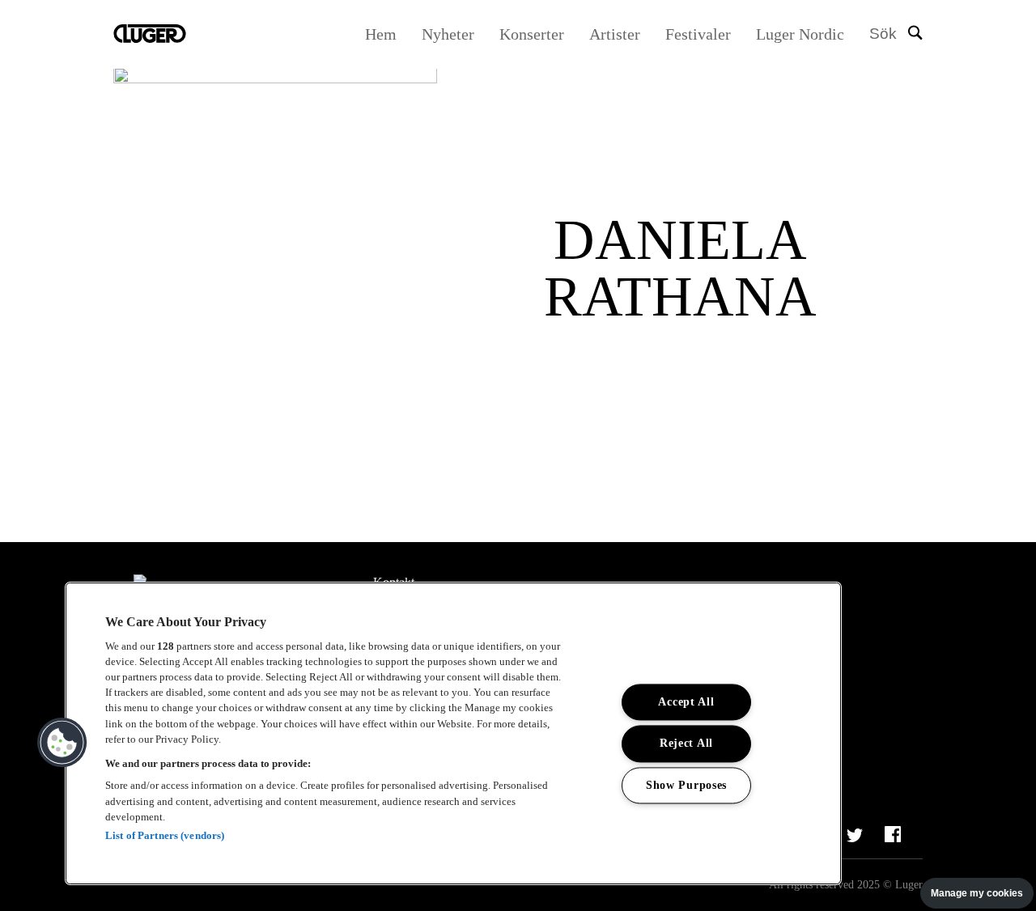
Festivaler (698, 34)
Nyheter (448, 34)
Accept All (686, 702)
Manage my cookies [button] (977, 893)
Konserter (531, 34)
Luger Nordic (800, 34)
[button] (62, 743)
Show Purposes (686, 784)
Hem (381, 34)
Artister (614, 34)
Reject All (686, 743)
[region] (453, 733)
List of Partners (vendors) (164, 835)
